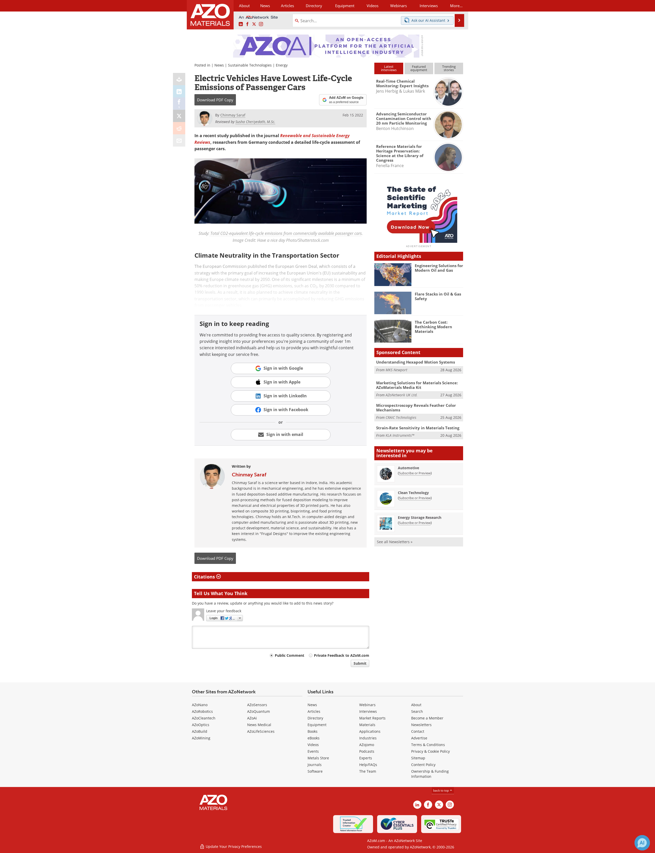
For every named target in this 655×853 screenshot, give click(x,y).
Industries (368, 738)
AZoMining (201, 738)
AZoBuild (199, 731)
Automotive (408, 467)
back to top (441, 790)
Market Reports (372, 718)
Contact (417, 731)
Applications (369, 731)
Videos (313, 744)
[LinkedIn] (179, 91)
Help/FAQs (368, 764)
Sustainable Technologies (250, 65)
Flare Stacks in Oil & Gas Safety (438, 296)
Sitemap (418, 758)
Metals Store (318, 758)
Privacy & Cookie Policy (430, 751)
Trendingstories (449, 68)
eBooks (314, 738)
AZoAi (252, 718)
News (219, 65)
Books (313, 731)
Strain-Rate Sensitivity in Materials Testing (417, 427)
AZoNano (200, 704)
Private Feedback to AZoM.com (341, 655)
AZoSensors (257, 704)
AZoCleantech (203, 718)
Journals (315, 764)
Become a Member (427, 718)
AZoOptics (200, 724)
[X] (179, 116)
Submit (360, 663)
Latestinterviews (389, 68)
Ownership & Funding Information (430, 774)
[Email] (179, 140)
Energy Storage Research (419, 517)
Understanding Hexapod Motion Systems (415, 362)
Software (315, 771)
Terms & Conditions (428, 744)
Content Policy (423, 764)
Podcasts (366, 751)
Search (417, 711)
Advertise (419, 738)
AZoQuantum (258, 711)
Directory (314, 5)
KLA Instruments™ (400, 435)
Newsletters (421, 724)
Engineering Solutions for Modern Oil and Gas (439, 268)
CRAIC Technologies (401, 417)
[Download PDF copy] (179, 79)
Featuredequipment (418, 68)
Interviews (368, 711)
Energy (282, 65)
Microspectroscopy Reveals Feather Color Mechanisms (416, 407)
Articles (314, 711)
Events (313, 751)
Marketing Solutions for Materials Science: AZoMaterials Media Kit (417, 385)
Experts (365, 758)
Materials (367, 724)
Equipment (317, 724)
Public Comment (289, 655)
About (416, 704)
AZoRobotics (202, 711)
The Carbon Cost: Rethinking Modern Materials (433, 327)
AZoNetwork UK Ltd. (402, 394)
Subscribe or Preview (415, 473)
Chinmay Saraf (249, 475)
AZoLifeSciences (261, 731)
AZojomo (366, 744)
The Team (367, 771)
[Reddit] (179, 128)
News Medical (259, 724)
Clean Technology (413, 492)
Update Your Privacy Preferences (233, 846)
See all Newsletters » (394, 541)
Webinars (367, 704)
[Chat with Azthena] (642, 842)
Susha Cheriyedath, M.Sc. (255, 121)
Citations (205, 577)
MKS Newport (396, 369)
